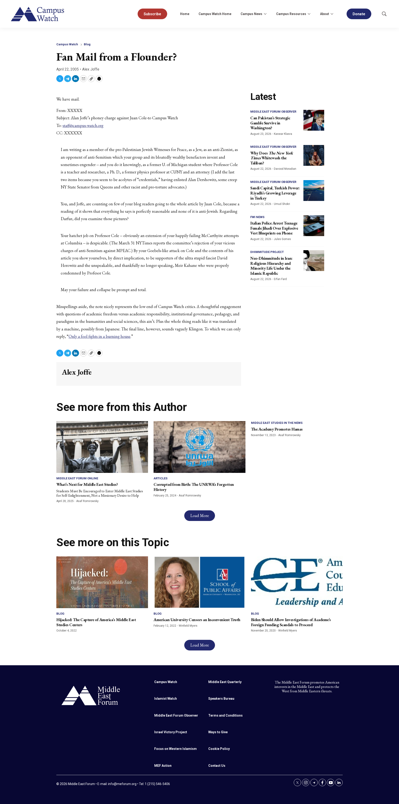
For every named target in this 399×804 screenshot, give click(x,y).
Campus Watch (67, 44)
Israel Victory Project (170, 732)
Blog (87, 44)
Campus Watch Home (215, 14)
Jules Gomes (282, 239)
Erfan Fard (280, 279)
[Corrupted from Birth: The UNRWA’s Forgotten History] (199, 447)
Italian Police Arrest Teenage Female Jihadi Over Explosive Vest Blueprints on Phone (274, 228)
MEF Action (163, 765)
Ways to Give (218, 732)
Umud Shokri (282, 204)
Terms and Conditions (225, 715)
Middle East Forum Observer (273, 111)
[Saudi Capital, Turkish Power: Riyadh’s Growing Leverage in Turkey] (313, 190)
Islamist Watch (165, 698)
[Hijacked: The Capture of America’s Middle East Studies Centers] (102, 582)
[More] (265, 14)
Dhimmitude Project (267, 252)
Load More (199, 515)
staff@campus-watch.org (83, 125)
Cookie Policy (219, 749)
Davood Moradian (285, 168)
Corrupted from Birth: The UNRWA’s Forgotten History (194, 487)
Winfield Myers (188, 625)
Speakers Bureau (221, 698)
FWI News (257, 217)
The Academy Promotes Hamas (277, 429)
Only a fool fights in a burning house (99, 336)
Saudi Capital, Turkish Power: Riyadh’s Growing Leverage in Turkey (275, 192)
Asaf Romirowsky (87, 501)
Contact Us (216, 765)
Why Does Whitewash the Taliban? (271, 158)
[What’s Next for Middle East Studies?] (102, 447)
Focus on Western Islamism (175, 749)
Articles (160, 478)
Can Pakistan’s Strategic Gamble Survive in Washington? (270, 122)
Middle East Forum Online (77, 478)
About (324, 14)
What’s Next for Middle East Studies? (87, 484)
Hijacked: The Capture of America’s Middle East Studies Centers (96, 622)
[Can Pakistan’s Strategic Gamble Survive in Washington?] (313, 120)
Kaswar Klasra (283, 134)
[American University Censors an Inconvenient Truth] (199, 582)
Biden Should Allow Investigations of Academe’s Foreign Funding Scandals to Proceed (291, 622)
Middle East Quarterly (225, 682)
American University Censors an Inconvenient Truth (197, 619)
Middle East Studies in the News (276, 423)
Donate (359, 14)
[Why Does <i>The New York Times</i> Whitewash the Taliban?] (313, 155)
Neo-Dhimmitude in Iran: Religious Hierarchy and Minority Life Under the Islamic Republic (271, 266)
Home (184, 14)
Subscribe (152, 14)
